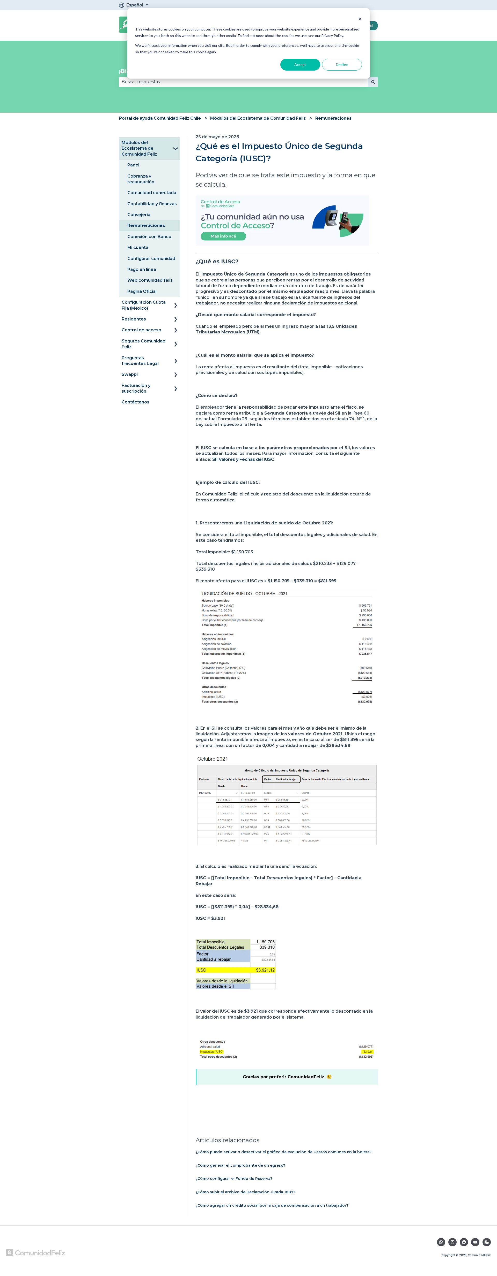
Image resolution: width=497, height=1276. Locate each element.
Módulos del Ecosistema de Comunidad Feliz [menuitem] (139, 148)
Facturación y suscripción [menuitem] (136, 388)
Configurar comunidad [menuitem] (151, 258)
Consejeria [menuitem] (138, 214)
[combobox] (243, 82)
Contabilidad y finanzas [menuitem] (152, 203)
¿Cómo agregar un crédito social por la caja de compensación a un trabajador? (272, 1205)
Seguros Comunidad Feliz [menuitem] (143, 344)
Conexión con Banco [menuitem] (149, 236)
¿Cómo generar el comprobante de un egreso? (240, 1165)
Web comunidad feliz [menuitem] (150, 280)
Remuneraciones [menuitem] (146, 225)
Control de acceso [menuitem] (141, 329)
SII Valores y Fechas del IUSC (243, 459)
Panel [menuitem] (133, 165)
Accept (300, 64)
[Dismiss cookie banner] (360, 19)
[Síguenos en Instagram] (452, 1242)
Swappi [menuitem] (130, 374)
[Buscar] (373, 82)
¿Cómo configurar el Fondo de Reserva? (234, 1178)
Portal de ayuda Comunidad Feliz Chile (160, 118)
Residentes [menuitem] (134, 319)
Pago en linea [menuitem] (141, 269)
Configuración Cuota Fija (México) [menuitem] (144, 305)
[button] (176, 143)
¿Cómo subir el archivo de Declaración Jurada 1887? (245, 1192)
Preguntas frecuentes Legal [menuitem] (140, 360)
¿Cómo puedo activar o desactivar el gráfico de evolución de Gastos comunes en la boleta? (283, 1152)
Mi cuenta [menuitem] (137, 247)
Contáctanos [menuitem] (135, 402)
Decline (342, 64)
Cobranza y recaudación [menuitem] (140, 179)
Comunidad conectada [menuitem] (151, 192)
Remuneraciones (333, 118)
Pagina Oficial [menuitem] (142, 291)
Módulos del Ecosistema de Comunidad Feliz (258, 118)
